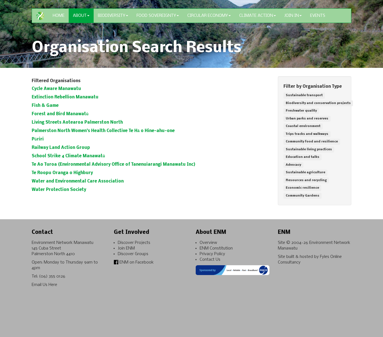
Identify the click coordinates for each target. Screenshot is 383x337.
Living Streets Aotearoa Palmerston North (77, 122)
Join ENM (126, 248)
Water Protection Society (59, 190)
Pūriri (38, 139)
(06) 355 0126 (52, 276)
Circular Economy (207, 15)
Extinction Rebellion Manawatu (65, 97)
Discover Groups (133, 254)
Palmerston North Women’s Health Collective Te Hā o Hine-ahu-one (103, 131)
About (80, 15)
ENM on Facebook (136, 262)
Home (58, 15)
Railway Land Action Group (61, 148)
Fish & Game (45, 105)
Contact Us (210, 259)
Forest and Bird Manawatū (60, 114)
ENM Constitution (216, 248)
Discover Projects (134, 243)
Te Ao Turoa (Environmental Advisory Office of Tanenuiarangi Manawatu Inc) (113, 164)
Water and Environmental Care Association (78, 181)
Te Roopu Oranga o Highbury (62, 173)
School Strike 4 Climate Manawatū (68, 156)
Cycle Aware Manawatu (56, 89)
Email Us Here (44, 285)
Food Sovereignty (156, 15)
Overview (208, 243)
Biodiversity (111, 15)
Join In (291, 15)
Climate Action (256, 15)
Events (317, 15)
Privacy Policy (212, 254)
